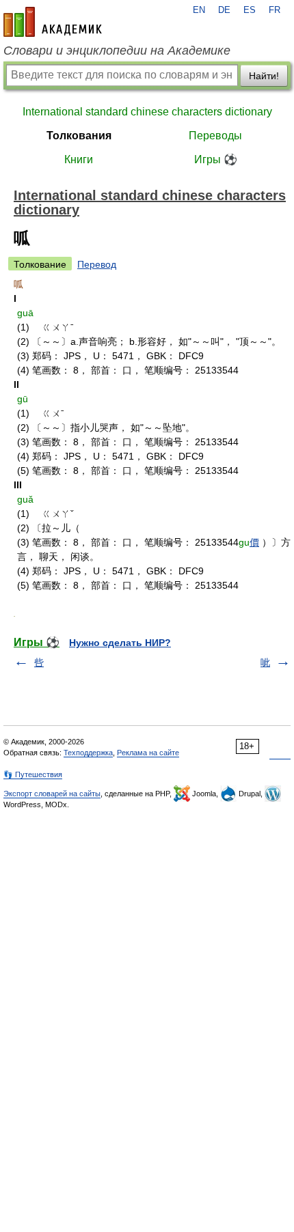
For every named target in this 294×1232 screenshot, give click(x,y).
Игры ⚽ (215, 159)
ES (249, 10)
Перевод (96, 264)
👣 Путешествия (32, 774)
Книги (78, 159)
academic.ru (52, 22)
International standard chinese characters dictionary (147, 111)
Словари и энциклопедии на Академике (116, 50)
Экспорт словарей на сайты (52, 793)
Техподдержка (88, 752)
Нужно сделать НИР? (120, 642)
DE (224, 10)
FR (274, 10)
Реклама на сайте (148, 752)
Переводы (215, 135)
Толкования (78, 135)
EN (199, 10)
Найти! (264, 75)
